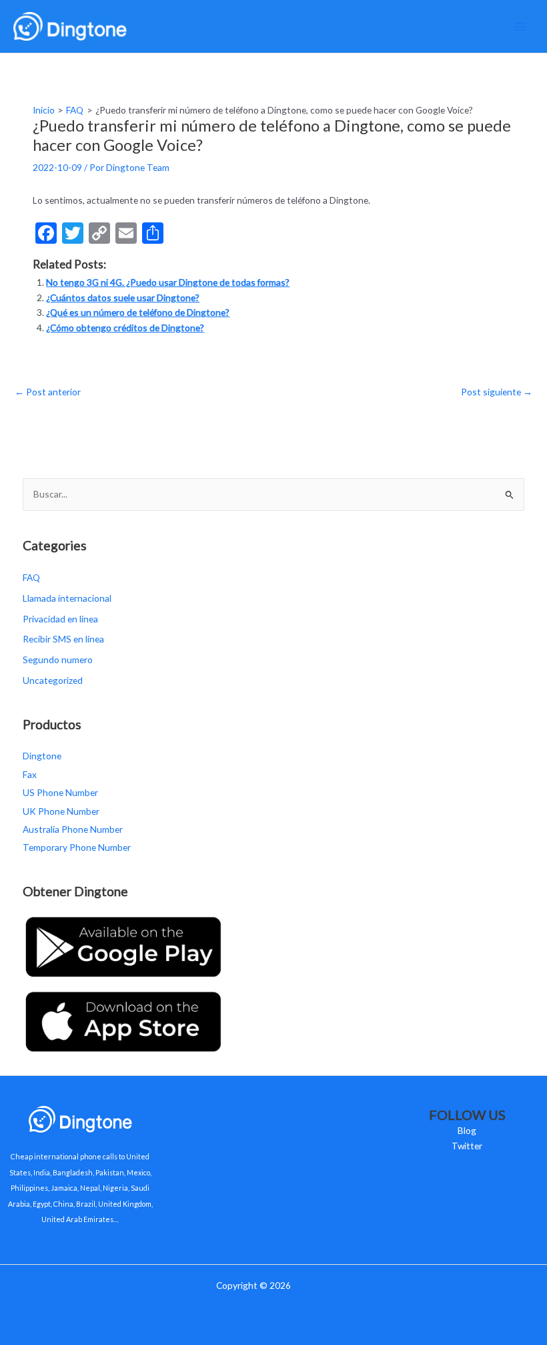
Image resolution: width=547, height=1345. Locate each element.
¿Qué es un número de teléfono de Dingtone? (137, 312)
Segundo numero (58, 659)
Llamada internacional (67, 598)
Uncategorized (53, 680)
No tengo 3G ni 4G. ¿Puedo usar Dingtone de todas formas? (168, 282)
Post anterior (48, 391)
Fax (30, 774)
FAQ (31, 577)
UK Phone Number (61, 811)
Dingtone (42, 755)
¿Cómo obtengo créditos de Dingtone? (125, 327)
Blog (467, 1130)
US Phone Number (60, 792)
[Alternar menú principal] (520, 26)
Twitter (467, 1145)
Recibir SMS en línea (63, 638)
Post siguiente (496, 391)
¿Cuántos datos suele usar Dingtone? (122, 297)
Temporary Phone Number (77, 847)
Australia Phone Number (73, 829)
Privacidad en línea (60, 618)
